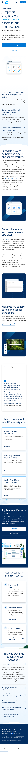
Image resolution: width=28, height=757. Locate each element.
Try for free (14, 530)
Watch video (14, 50)
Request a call (12, 621)
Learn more (7, 448)
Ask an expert (14, 536)
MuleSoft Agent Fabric (12, 178)
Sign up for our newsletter (13, 640)
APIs (7, 239)
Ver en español (4, 755)
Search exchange (14, 45)
